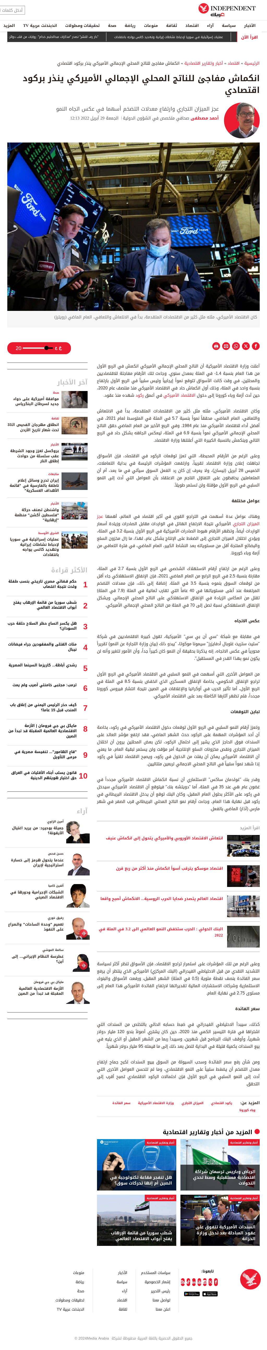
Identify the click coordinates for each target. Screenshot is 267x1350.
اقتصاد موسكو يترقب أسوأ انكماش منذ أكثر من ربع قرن (169, 868)
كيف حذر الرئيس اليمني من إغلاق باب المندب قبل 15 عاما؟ (43, 707)
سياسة (229, 25)
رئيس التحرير (160, 1291)
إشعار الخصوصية (157, 1281)
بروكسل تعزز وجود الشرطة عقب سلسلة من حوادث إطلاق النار (34, 456)
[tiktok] (188, 1282)
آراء (210, 25)
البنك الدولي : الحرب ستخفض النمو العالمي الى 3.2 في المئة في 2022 (161, 932)
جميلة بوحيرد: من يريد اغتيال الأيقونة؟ (38, 831)
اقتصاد (192, 25)
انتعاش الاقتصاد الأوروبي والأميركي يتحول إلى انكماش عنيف (164, 838)
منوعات (151, 25)
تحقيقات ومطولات (82, 25)
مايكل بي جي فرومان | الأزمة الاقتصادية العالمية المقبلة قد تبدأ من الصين (42, 730)
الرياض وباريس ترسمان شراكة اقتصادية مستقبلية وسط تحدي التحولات (224, 1177)
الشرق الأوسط (48, 533)
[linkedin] (194, 1282)
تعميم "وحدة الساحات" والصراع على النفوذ (36, 927)
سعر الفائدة (121, 1102)
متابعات (53, 474)
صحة (112, 25)
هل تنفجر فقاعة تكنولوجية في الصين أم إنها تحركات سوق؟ (141, 1180)
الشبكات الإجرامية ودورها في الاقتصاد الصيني (37, 895)
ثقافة (171, 25)
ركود (139, 395)
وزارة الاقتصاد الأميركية (156, 1102)
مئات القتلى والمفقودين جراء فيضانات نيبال (42, 647)
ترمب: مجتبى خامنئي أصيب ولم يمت (45, 685)
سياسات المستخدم (155, 1272)
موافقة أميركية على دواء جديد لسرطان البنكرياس (36, 401)
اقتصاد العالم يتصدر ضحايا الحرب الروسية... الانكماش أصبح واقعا (161, 899)
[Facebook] (215, 1282)
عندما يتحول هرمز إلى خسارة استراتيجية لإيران (37, 863)
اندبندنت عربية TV (40, 25)
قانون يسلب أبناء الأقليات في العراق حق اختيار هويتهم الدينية (44, 775)
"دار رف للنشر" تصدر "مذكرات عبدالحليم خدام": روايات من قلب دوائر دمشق (72, 37)
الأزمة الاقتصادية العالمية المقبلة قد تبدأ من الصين (41, 991)
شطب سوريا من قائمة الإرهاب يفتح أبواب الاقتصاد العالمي (141, 1236)
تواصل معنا (161, 1300)
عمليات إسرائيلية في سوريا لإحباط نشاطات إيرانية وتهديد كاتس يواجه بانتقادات (191, 37)
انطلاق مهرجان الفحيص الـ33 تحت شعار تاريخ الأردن (33, 427)
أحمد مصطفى (204, 118)
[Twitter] (210, 1282)
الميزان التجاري (192, 1102)
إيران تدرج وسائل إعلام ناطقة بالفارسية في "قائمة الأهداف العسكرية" (34, 485)
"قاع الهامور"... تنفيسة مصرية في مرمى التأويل (45, 754)
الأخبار (250, 25)
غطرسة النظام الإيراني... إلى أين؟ (38, 959)
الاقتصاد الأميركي (179, 395)
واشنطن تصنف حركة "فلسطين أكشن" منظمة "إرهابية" (37, 515)
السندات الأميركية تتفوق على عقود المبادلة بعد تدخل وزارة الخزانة (226, 1233)
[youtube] (199, 1282)
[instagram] (205, 1282)
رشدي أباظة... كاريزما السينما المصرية (43, 665)
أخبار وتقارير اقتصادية (203, 63)
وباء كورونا (247, 1110)
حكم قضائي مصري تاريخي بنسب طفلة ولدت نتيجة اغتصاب (42, 584)
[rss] (182, 1282)
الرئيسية (252, 63)
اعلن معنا (163, 1309)
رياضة (130, 25)
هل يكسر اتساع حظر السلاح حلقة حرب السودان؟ (42, 626)
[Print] (216, 346)
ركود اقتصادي (221, 1102)
